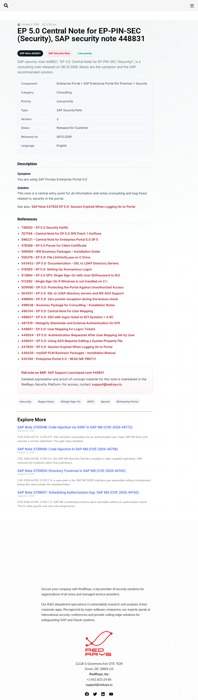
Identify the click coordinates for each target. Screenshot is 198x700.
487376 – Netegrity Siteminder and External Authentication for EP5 (70, 323)
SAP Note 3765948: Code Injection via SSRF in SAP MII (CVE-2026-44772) (74, 427)
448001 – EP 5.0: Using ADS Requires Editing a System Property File (71, 341)
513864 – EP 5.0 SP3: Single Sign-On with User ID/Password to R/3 (70, 275)
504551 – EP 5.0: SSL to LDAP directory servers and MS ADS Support (72, 293)
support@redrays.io (107, 384)
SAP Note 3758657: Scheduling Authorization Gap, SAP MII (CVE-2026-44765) (78, 492)
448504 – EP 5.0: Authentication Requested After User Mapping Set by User (78, 335)
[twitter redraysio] (95, 694)
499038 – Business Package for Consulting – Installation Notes (68, 305)
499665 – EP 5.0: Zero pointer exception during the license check (69, 299)
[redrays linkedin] (103, 694)
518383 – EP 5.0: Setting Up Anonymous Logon (56, 269)
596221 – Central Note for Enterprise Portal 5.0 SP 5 (59, 239)
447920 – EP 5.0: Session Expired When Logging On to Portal (66, 347)
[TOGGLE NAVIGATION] (162, 5)
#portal (105, 401)
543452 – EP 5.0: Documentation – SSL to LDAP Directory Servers (70, 263)
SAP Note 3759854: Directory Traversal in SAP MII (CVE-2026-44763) (71, 471)
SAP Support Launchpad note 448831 (76, 372)
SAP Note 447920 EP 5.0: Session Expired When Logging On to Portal (83, 207)
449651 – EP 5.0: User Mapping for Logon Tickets (58, 329)
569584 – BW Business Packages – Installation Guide (60, 251)
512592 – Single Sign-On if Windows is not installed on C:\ (64, 281)
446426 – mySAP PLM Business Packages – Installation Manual (68, 353)
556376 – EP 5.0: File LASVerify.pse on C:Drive (55, 257)
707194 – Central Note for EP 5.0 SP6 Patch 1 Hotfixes (61, 233)
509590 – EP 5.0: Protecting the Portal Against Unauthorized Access (72, 287)
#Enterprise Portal (127, 401)
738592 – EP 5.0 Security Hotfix (44, 227)
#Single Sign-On (70, 401)
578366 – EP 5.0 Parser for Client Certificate (53, 245)
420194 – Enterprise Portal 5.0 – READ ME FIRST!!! (58, 359)
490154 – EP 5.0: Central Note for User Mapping (57, 311)
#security (25, 401)
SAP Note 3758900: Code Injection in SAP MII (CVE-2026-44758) (67, 449)
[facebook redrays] (87, 694)
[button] (6, 5)
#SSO (90, 401)
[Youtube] (111, 694)
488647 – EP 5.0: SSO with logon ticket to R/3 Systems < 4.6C (67, 317)
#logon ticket (46, 401)
